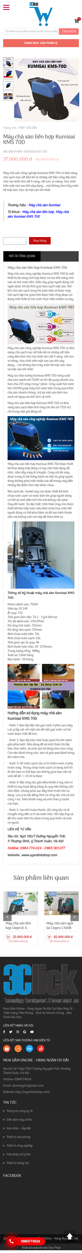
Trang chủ (9, 128)
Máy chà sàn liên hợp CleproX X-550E (18, 928)
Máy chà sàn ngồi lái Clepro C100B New (59, 928)
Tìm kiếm (69, 31)
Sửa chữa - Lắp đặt (18, 1128)
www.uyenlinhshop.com (39, 855)
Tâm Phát (54, 1248)
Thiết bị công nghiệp (19, 1145)
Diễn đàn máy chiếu (19, 1119)
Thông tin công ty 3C (19, 1111)
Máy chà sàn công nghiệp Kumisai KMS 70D (36, 273)
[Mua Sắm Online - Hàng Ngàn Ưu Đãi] (41, 14)
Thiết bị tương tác (17, 1163)
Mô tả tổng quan (22, 256)
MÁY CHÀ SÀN (28, 128)
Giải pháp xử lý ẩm (18, 1154)
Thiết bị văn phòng (18, 1137)
